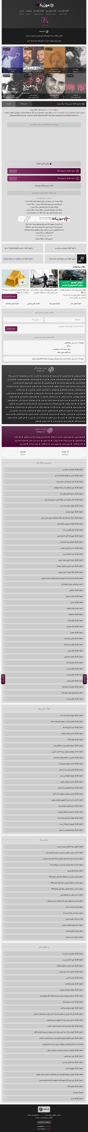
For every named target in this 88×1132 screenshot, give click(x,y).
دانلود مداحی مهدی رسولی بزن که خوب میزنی (67, 752)
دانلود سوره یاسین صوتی (74, 937)
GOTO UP (46, 1109)
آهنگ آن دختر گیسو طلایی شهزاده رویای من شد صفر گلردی (63, 1044)
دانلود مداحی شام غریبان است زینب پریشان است (66, 865)
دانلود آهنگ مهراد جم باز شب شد (71, 506)
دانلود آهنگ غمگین (76, 590)
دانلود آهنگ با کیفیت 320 (66, 171)
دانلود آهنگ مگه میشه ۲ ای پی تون (70, 572)
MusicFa (42, 31)
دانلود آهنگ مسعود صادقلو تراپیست (70, 812)
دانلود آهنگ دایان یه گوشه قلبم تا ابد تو (69, 475)
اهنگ (55, 112)
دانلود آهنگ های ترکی (75, 620)
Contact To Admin (44, 1122)
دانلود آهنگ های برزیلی (75, 681)
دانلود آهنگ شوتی (76, 632)
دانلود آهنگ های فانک (75, 739)
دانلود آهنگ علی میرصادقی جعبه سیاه (70, 481)
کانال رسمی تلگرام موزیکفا (44, 186)
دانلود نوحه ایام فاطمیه (75, 608)
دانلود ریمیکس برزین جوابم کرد (72, 584)
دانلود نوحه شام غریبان (75, 871)
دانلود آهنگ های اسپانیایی (73, 657)
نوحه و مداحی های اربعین (74, 919)
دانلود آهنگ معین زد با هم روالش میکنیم (68, 757)
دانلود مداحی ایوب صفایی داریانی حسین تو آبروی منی (64, 852)
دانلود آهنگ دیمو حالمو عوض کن (71, 494)
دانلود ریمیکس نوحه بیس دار (73, 913)
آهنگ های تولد (54, 303)
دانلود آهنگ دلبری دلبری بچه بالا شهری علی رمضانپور (65, 1020)
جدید (47, 110)
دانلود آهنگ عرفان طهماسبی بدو (71, 776)
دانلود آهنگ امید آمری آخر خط (73, 727)
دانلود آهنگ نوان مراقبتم (74, 984)
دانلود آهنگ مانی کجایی (74, 978)
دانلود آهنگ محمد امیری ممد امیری (71, 560)
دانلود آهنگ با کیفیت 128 (66, 178)
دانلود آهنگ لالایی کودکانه (73, 638)
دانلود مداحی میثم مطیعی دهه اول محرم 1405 (67, 889)
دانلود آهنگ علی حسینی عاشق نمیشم (70, 566)
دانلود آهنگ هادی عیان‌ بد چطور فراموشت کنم (67, 721)
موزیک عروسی (78, 1092)
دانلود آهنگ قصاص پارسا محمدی (71, 542)
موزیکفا (44, 5)
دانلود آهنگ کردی (77, 602)
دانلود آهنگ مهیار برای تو (74, 512)
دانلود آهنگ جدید (77, 1098)
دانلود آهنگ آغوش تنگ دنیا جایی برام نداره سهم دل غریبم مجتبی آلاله (58, 1032)
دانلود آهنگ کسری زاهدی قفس (72, 733)
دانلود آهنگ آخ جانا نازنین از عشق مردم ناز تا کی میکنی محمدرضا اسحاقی (58, 1014)
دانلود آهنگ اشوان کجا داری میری (71, 972)
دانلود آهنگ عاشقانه (76, 614)
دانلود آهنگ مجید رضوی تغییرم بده (71, 764)
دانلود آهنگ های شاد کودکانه (72, 687)
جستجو (45, 25)
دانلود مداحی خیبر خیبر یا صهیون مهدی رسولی (67, 800)
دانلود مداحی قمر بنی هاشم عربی (71, 895)
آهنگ (8, 104)
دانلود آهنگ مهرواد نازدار (74, 1068)
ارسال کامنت (11, 329)
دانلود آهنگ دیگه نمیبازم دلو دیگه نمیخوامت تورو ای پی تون (62, 518)
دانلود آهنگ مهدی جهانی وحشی (72, 1008)
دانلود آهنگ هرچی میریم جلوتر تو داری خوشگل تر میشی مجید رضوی (59, 1074)
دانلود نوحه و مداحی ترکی (74, 907)
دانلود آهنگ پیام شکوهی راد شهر (71, 830)
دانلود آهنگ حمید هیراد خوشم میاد (70, 806)
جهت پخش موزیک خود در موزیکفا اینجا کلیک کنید (44, 41)
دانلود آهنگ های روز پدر (74, 699)
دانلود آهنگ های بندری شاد (73, 644)
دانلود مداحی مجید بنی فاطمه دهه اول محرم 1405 (66, 877)
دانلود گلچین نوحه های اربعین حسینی (70, 847)
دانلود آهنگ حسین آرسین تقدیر (72, 548)
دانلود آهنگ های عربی (75, 650)
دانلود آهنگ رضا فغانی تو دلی (73, 1062)
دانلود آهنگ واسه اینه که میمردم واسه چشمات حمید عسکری (62, 578)
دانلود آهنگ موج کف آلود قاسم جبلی (70, 536)
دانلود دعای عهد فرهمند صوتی (72, 925)
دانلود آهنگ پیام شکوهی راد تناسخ (70, 788)
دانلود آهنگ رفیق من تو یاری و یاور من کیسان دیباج (65, 1050)
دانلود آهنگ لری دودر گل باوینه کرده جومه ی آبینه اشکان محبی (61, 1080)
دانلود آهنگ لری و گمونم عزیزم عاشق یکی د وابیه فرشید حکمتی (61, 1038)
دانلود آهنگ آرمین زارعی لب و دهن (71, 770)
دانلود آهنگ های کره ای (74, 662)
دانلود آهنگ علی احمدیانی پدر (73, 554)
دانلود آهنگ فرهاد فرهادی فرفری (71, 990)
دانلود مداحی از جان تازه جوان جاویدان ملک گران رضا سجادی (63, 859)
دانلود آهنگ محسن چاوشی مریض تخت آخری (68, 794)
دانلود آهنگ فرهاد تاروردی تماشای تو (70, 524)
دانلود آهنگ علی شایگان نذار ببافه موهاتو (68, 488)
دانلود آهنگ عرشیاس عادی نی (72, 469)
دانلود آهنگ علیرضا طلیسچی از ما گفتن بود (68, 745)
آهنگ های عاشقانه (12, 303)
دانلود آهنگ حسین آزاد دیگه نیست (69, 104)
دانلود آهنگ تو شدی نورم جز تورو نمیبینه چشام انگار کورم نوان (61, 996)
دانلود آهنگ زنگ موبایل (74, 626)
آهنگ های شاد (75, 303)
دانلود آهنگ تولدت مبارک (74, 596)
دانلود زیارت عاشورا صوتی (74, 931)
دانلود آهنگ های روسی (75, 669)
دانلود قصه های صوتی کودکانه (72, 693)
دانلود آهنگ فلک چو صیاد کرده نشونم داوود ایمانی (65, 1026)
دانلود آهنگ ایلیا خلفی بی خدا (73, 530)
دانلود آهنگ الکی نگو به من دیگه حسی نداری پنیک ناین (64, 500)
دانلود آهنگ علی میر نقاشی (73, 1056)
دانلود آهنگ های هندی (75, 675)
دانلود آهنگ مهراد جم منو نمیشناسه (70, 818)
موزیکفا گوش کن (9, 296)
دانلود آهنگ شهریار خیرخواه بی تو (71, 824)
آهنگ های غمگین (33, 303)
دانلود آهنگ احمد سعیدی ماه (73, 1002)
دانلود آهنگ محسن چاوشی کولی (71, 782)
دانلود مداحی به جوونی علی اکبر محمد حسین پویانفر (65, 901)
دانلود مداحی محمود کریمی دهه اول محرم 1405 (67, 883)
